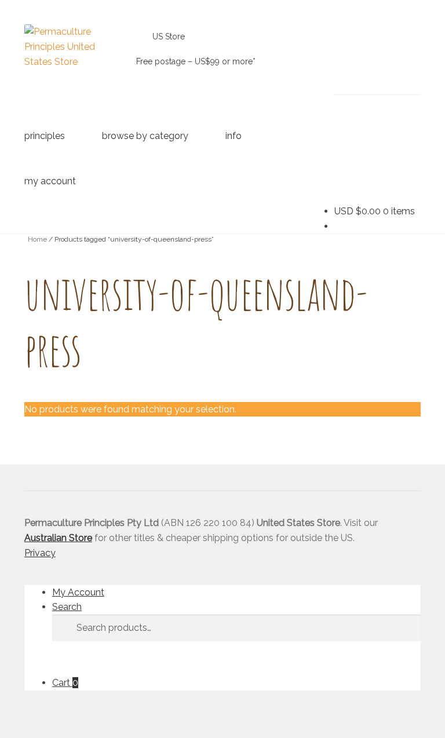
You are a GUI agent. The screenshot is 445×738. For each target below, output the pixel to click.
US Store (168, 36)
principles (44, 135)
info (233, 135)
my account (50, 181)
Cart (65, 682)
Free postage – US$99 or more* (196, 61)
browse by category (145, 135)
